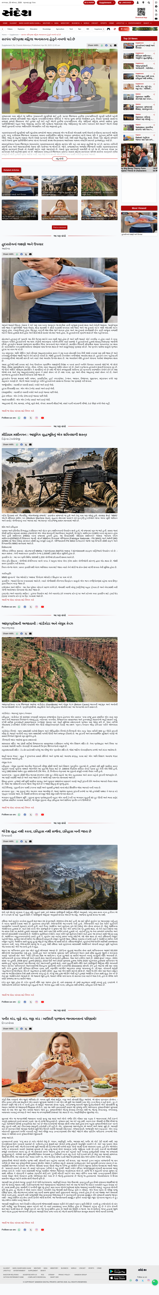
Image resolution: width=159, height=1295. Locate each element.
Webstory (65, 23)
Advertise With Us (30, 1275)
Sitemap (51, 1275)
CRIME (111, 23)
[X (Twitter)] (111, 45)
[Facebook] (156, 6)
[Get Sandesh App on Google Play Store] (117, 1271)
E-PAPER (90, 2)
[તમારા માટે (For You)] (114, 29)
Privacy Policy (64, 1275)
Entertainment (135, 23)
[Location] (143, 2)
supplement (14, 35)
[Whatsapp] (156, 2)
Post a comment (59, 227)
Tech (71, 29)
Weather (46, 23)
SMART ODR (54, 1277)
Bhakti (146, 23)
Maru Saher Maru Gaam (29, 23)
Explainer (21, 29)
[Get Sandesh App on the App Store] (117, 1278)
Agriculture (60, 29)
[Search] (148, 2)
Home (5, 23)
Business (76, 23)
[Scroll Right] (103, 29)
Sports (103, 23)
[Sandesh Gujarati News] (19, 12)
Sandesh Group (80, 1275)
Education (33, 29)
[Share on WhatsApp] (155, 1282)
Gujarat (13, 23)
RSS (42, 1275)
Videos (9, 29)
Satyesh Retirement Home (13, 1277)
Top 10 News (130, 38)
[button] (47, 23)
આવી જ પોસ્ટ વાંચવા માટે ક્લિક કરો (18, 411)
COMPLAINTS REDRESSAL (37, 1277)
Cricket (94, 23)
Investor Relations (11, 1275)
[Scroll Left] (2, 29)
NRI (87, 29)
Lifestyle (120, 23)
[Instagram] (156, 15)
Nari (79, 29)
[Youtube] (156, 19)
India (56, 23)
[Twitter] (156, 10)
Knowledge (47, 29)
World (86, 23)
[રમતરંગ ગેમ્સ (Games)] (108, 29)
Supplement (105, 2)
